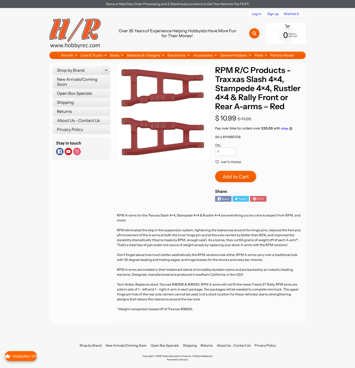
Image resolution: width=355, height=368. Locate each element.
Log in (256, 13)
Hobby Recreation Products (176, 356)
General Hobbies (236, 56)
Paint (261, 56)
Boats (117, 56)
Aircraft (69, 56)
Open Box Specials (74, 93)
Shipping (65, 102)
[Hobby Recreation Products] (75, 33)
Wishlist (291, 13)
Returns (64, 111)
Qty (218, 145)
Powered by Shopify (177, 359)
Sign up (273, 13)
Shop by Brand (83, 71)
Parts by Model (282, 55)
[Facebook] (59, 151)
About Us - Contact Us (78, 120)
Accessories (205, 56)
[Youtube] (68, 151)
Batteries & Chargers (146, 56)
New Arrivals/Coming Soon (77, 82)
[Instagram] (77, 151)
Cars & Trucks (94, 56)
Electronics (179, 56)
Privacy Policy (70, 129)
